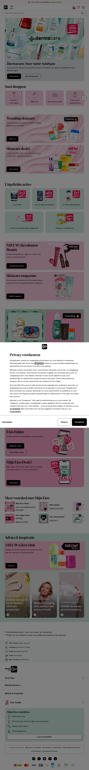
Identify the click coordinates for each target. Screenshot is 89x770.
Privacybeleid (15, 412)
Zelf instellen (7, 422)
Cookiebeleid (15, 409)
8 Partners (39, 363)
